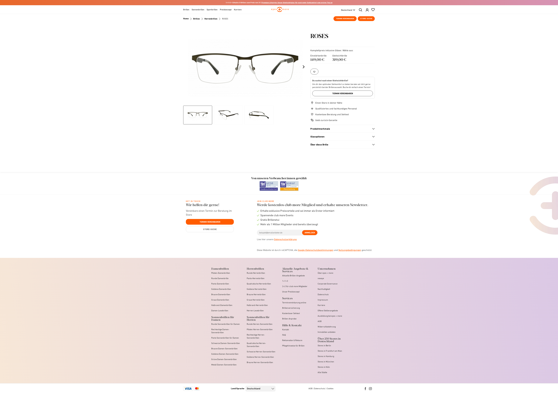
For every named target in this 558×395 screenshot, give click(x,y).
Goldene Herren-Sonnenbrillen (260, 357)
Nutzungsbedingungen (349, 250)
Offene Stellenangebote (328, 310)
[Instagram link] (370, 388)
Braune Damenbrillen (220, 294)
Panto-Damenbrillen (220, 284)
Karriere (321, 305)
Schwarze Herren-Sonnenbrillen (261, 351)
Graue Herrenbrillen (256, 300)
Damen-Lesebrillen (219, 310)
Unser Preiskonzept (290, 292)
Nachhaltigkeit (324, 289)
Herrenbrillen (210, 19)
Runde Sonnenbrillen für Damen (225, 324)
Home (186, 18)
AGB (319, 321)
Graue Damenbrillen (220, 300)
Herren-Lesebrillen (255, 310)
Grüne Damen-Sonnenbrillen (224, 359)
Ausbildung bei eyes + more (330, 316)
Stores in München (326, 361)
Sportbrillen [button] (212, 9)
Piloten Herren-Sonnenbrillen (260, 329)
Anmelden (310, 232)
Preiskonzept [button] (226, 9)
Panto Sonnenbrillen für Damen (225, 338)
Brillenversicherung (291, 308)
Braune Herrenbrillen (256, 294)
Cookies (330, 388)
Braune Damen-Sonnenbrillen (224, 348)
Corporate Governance (327, 284)
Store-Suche (366, 19)
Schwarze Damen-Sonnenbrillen (225, 343)
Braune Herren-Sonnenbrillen (260, 362)
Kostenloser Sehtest (291, 313)
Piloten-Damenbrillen (220, 273)
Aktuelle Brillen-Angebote (293, 275)
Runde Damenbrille (219, 278)
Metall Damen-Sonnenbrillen (224, 365)
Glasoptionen (341, 136)
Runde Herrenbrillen (256, 273)
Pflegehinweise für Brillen (293, 346)
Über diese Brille (341, 144)
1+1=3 (285, 281)
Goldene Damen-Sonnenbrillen (224, 354)
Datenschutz (323, 294)
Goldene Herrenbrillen (257, 289)
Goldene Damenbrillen (221, 289)
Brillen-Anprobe (289, 319)
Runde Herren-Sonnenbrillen (259, 324)
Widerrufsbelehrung (327, 326)
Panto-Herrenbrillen (255, 278)
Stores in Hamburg (326, 356)
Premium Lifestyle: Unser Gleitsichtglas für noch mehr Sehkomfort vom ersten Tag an (297, 3)
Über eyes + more (325, 273)
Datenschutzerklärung (285, 239)
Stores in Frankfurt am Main (330, 351)
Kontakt (285, 329)
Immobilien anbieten (327, 332)
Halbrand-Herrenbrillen (257, 305)
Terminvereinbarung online (294, 302)
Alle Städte (322, 372)
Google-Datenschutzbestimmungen (315, 250)
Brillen (196, 19)
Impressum (323, 300)
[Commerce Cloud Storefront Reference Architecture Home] (280, 10)
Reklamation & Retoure (292, 340)
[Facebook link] (365, 388)
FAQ (284, 335)
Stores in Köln (324, 367)
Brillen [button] (186, 9)
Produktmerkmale (341, 128)
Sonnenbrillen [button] (198, 9)
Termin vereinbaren (345, 19)
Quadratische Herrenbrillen (259, 284)
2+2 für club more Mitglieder (294, 286)
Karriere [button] (238, 9)
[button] (367, 10)
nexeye (321, 278)
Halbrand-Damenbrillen (221, 305)
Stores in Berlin (324, 345)
